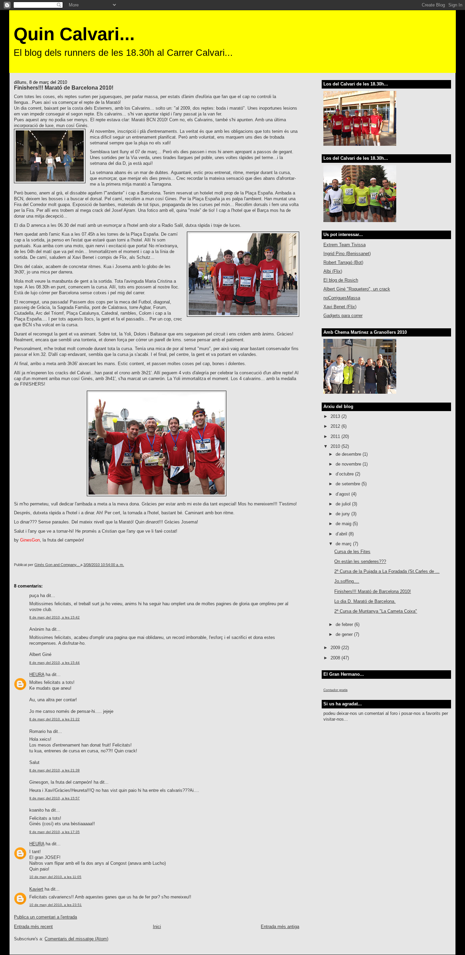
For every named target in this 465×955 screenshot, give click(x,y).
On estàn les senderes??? (360, 561)
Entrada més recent (33, 926)
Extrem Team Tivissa (344, 244)
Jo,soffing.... (346, 581)
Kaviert (36, 889)
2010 (336, 446)
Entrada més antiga (280, 926)
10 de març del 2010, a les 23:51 (55, 905)
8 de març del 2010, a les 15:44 (54, 662)
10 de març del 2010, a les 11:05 (55, 877)
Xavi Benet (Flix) (339, 306)
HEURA (36, 674)
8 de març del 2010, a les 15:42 (54, 617)
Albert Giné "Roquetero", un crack (356, 289)
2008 (336, 657)
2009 (336, 647)
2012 (336, 426)
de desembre (349, 454)
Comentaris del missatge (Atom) (76, 938)
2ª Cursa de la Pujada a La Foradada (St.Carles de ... (386, 571)
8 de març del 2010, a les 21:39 (54, 770)
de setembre (349, 483)
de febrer (345, 624)
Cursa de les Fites (352, 551)
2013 (336, 416)
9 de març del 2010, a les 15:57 (54, 798)
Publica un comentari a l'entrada (45, 917)
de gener (345, 634)
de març (344, 543)
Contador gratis (335, 690)
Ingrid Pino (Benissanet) (347, 253)
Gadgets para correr (343, 315)
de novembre (349, 464)
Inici (157, 926)
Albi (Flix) (332, 271)
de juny (343, 513)
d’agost (343, 494)
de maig (344, 523)
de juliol (344, 503)
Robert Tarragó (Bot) (343, 262)
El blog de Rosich (340, 280)
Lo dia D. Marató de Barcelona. (365, 601)
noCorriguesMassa (341, 297)
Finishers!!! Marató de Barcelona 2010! (372, 591)
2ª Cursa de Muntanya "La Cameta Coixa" (375, 611)
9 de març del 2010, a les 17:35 (54, 832)
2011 (336, 436)
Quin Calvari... (74, 34)
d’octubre (345, 473)
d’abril (342, 533)
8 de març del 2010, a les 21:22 (54, 719)
